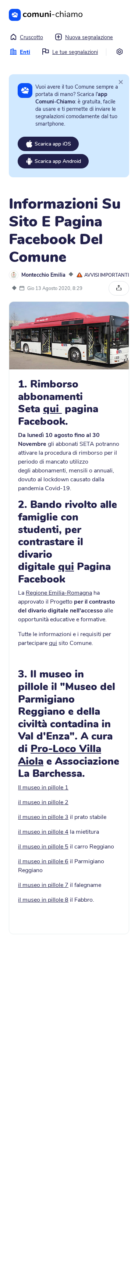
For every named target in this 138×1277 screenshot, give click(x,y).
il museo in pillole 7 (43, 885)
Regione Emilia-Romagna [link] (59, 593)
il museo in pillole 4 (43, 832)
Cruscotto (31, 37)
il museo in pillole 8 (43, 900)
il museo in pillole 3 (43, 817)
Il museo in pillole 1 (43, 787)
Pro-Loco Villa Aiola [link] (59, 755)
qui (52, 409)
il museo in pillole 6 (43, 861)
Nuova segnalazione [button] (89, 37)
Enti (25, 52)
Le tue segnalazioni (75, 52)
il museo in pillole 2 (43, 802)
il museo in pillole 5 (43, 847)
